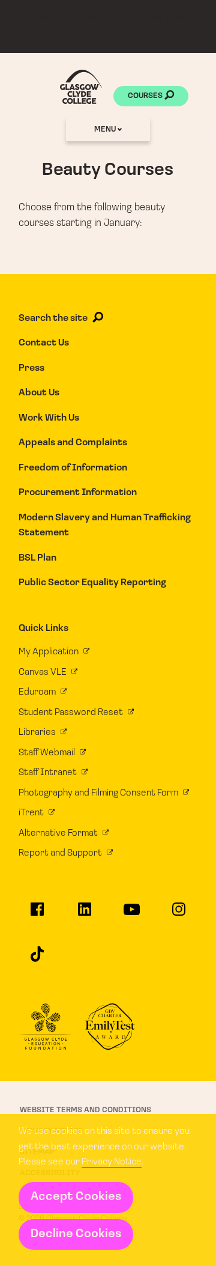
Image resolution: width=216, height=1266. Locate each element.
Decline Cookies (76, 1234)
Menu (106, 129)
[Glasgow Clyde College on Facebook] (37, 914)
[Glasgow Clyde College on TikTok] (37, 959)
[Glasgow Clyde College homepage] (81, 87)
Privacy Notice (112, 1162)
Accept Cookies (76, 1197)
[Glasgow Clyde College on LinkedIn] (85, 914)
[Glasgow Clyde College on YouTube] (131, 915)
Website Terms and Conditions (85, 1110)
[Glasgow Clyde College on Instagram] (179, 914)
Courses (146, 96)
